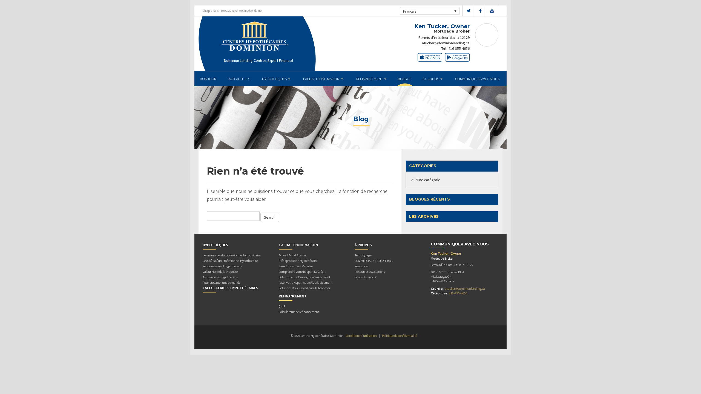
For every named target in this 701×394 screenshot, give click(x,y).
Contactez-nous (365, 277)
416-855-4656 (459, 48)
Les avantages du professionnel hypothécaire (231, 255)
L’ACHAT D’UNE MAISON (321, 78)
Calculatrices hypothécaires (230, 287)
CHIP (282, 306)
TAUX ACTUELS (238, 78)
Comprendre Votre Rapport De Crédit (302, 272)
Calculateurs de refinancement (299, 312)
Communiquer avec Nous (477, 78)
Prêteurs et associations (370, 272)
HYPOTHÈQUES (275, 78)
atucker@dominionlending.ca (446, 42)
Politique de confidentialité (399, 336)
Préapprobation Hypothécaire (298, 261)
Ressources (361, 266)
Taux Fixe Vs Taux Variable (296, 266)
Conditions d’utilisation (361, 336)
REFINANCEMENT (370, 78)
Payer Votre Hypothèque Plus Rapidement (305, 282)
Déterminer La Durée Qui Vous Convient (304, 277)
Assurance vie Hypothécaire (220, 277)
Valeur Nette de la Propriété (220, 272)
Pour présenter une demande (221, 282)
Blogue (404, 78)
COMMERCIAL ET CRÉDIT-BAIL (374, 261)
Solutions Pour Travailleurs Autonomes (304, 288)
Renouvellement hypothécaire (222, 266)
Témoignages (363, 255)
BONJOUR (208, 78)
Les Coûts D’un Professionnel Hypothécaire (230, 261)
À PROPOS (431, 78)
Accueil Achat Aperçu (292, 255)
